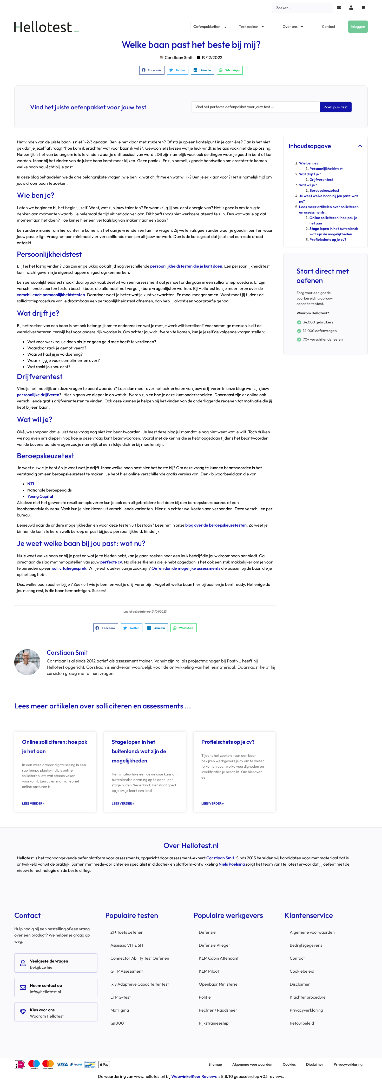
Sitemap (215, 1064)
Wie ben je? (308, 163)
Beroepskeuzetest (324, 190)
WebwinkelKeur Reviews (194, 1076)
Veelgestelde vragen (49, 961)
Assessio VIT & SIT (127, 945)
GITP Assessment (126, 971)
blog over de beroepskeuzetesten (216, 525)
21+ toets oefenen (126, 932)
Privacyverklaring (306, 1010)
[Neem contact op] (23, 987)
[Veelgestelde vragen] (23, 963)
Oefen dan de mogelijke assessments (186, 568)
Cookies (289, 1064)
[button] (151, 70)
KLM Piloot (209, 971)
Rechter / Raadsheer (218, 1010)
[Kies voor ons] (23, 1012)
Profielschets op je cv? (228, 741)
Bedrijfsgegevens (306, 945)
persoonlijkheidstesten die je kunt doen (186, 266)
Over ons (290, 26)
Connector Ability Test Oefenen (139, 958)
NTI (30, 483)
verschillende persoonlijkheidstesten (51, 294)
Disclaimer (300, 984)
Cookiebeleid (302, 971)
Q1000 (117, 1023)
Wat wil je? (308, 185)
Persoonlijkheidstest (326, 168)
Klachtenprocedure (308, 997)
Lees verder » (33, 803)
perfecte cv (111, 562)
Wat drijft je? (310, 174)
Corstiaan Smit (220, 857)
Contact (328, 26)
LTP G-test (120, 997)
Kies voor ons (42, 1009)
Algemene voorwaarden (312, 932)
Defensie (207, 932)
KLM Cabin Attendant (219, 958)
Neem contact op (46, 985)
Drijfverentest (321, 179)
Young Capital (40, 496)
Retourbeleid (302, 1023)
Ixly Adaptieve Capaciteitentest (139, 984)
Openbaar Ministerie (218, 984)
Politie (205, 997)
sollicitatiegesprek (69, 568)
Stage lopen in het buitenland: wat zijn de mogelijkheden (139, 751)
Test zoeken (248, 26)
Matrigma (119, 1010)
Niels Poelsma (232, 864)
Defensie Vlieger (214, 945)
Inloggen (358, 26)
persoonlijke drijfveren (38, 394)
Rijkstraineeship (213, 1023)
